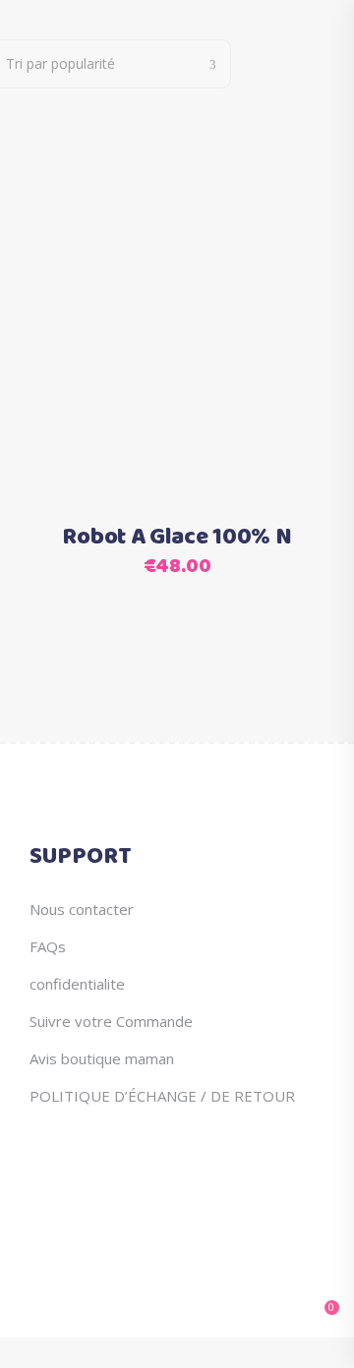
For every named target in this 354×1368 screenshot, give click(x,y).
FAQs (48, 946)
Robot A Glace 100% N (176, 537)
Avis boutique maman (102, 1058)
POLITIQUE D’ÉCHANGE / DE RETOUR (162, 1096)
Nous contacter (82, 909)
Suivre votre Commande (111, 1021)
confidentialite (77, 984)
